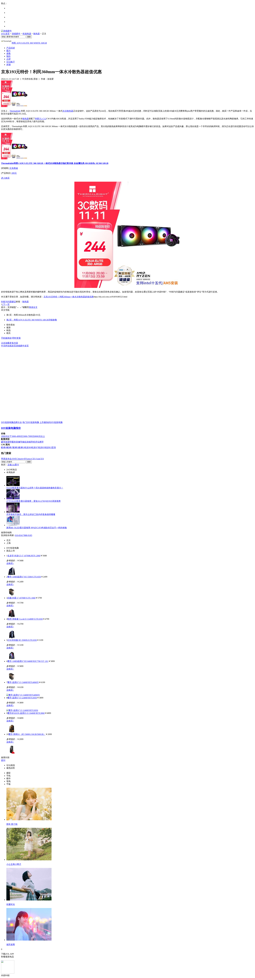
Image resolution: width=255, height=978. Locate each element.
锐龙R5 (41, 447)
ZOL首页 (5, 34)
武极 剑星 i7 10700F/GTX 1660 (21, 598)
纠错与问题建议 (8, 302)
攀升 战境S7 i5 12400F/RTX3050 (22, 698)
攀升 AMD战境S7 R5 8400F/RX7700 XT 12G (27, 661)
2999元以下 (6, 436)
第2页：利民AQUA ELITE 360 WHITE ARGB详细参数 (31, 320)
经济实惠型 (38, 442)
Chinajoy (20, 459)
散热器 (36, 34)
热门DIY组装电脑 (30, 422)
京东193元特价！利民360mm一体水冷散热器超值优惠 (69, 297)
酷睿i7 (10, 447)
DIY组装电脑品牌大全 (11, 422)
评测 (8, 64)
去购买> (10, 563)
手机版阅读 (6, 338)
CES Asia (36, 459)
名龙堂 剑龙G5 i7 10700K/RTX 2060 (23, 556)
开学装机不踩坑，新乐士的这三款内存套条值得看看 (30, 514)
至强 (54, 447)
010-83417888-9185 (23, 535)
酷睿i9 (4, 447)
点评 (8, 59)
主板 (9, 465)
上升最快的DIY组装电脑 (51, 422)
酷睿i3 (21, 447)
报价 (8, 56)
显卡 (17, 465)
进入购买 (5, 178)
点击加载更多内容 (9, 343)
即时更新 (16, 338)
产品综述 (10, 48)
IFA (25, 459)
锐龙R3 (48, 447)
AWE (14, 459)
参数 (8, 53)
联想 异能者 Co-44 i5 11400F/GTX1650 (25, 619)
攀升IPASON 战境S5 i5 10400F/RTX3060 (26, 713)
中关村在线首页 (8, 346)
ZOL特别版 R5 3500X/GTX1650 (22, 640)
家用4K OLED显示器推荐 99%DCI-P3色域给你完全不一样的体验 (36, 528)
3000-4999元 (17, 436)
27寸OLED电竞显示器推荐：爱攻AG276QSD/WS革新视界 (33, 501)
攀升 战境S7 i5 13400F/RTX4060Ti (23, 682)
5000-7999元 (28, 436)
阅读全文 (33, 307)
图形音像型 (17, 442)
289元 (14, 173)
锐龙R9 (27, 447)
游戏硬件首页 (22, 346)
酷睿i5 (16, 447)
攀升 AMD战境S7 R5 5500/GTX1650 (24, 577)
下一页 (6, 304)
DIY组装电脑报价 (11, 428)
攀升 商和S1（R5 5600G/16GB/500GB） (26, 734)
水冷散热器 (68, 111)
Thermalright (15, 111)
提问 (3, 760)
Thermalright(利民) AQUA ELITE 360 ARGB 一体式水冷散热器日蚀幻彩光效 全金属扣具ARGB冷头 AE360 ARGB (54, 163)
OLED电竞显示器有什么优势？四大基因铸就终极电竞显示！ (34, 488)
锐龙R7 (34, 447)
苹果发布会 (6, 459)
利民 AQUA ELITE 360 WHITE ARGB (29, 43)
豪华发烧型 (6, 442)
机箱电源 (27, 34)
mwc (29, 459)
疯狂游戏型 (27, 442)
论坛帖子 (10, 62)
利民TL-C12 (40, 119)
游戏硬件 (16, 34)
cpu (13, 465)
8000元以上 (39, 436)
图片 (8, 51)
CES (42, 459)
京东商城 (13, 168)
